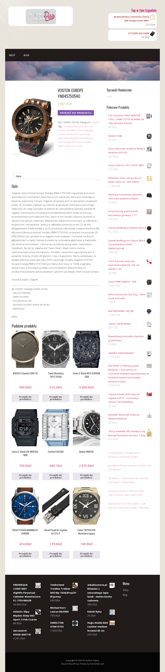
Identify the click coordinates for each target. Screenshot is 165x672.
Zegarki (95, 122)
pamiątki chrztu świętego (79, 130)
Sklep (12, 55)
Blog (26, 55)
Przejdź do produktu (76, 112)
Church (64, 663)
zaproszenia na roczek (70, 146)
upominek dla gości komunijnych (75, 138)
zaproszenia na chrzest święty (74, 142)
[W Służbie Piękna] (40, 23)
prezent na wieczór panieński (74, 134)
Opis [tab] (18, 176)
